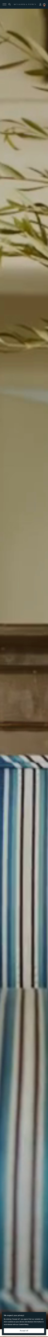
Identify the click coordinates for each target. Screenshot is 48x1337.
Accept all (24, 1331)
